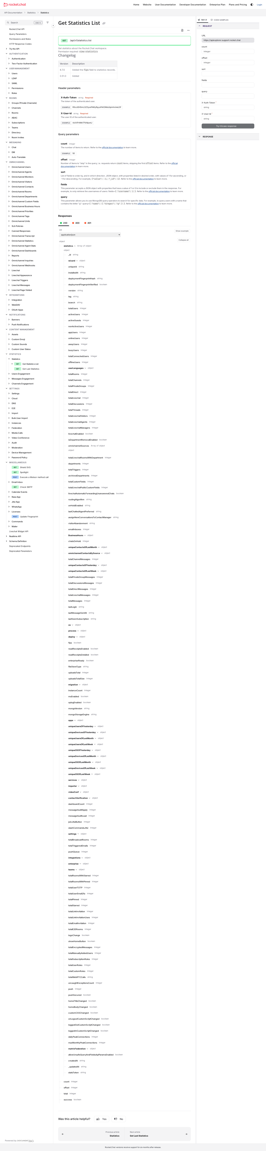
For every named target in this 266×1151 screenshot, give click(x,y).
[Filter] (47, 22)
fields (204, 80)
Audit (14, 442)
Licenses (16, 511)
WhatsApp (17, 506)
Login (259, 4)
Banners (16, 319)
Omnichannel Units (21, 221)
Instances (16, 423)
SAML (14, 83)
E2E (13, 408)
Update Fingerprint (29, 516)
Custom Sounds (19, 344)
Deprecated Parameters (20, 551)
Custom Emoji (18, 339)
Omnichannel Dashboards (24, 250)
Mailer (15, 526)
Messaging (15, 142)
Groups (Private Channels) (24, 103)
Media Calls (17, 433)
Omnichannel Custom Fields (25, 201)
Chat (14, 147)
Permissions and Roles (20, 39)
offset (204, 58)
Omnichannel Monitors (22, 177)
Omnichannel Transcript (23, 236)
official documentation (112, 147)
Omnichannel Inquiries (22, 260)
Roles (14, 93)
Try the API (14, 49)
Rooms (13, 98)
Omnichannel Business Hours (26, 206)
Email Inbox (17, 482)
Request (207, 26)
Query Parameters (17, 34)
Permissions (17, 88)
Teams (15, 127)
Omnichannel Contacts (23, 186)
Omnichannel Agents (22, 172)
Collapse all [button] (184, 240)
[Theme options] (251, 4)
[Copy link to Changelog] (80, 55)
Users (14, 73)
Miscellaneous (17, 462)
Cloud (14, 398)
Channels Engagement (22, 383)
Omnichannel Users (21, 167)
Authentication (18, 53)
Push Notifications (20, 324)
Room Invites (18, 137)
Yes (104, 1119)
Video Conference (20, 438)
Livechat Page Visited (22, 290)
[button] (24, 22)
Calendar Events (19, 492)
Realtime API (15, 536)
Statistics (31, 12)
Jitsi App (16, 502)
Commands (17, 521)
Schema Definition (18, 541)
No (121, 1119)
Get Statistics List (30, 364)
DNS (14, 403)
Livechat (16, 270)
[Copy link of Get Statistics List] (103, 23)
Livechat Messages (21, 285)
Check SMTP (26, 487)
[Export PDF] (182, 30)
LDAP (14, 78)
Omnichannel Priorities (22, 211)
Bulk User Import (20, 418)
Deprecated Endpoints (19, 546)
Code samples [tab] (221, 20)
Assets (15, 334)
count (204, 46)
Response (208, 136)
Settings (14, 388)
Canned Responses (21, 231)
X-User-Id (207, 113)
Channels (16, 108)
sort (203, 69)
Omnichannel (17, 162)
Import (15, 413)
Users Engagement (21, 374)
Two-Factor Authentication (24, 63)
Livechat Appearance (22, 275)
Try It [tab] (204, 20)
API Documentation (13, 12)
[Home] (15, 5)
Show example (182, 231)
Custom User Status (21, 349)
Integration (17, 300)
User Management (19, 68)
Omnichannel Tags (20, 216)
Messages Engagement (23, 378)
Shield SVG (25, 467)
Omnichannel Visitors (22, 181)
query (204, 91)
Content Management (22, 329)
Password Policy (19, 457)
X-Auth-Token (209, 102)
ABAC (14, 117)
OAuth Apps (17, 310)
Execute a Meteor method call (34, 477)
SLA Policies (17, 226)
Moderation (17, 447)
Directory (16, 132)
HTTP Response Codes (20, 44)
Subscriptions (18, 122)
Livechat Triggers (20, 280)
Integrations (16, 295)
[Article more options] (188, 30)
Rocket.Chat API (16, 29)
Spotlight (24, 472)
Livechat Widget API (18, 531)
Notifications (17, 314)
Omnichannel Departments (24, 196)
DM (13, 152)
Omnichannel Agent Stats (24, 246)
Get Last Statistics (30, 369)
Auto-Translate (19, 157)
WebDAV (16, 305)
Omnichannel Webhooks (23, 265)
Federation (17, 428)
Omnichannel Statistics (22, 241)
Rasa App (16, 497)
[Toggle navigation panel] (53, 25)
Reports (15, 255)
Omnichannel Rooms (22, 191)
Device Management (21, 452)
